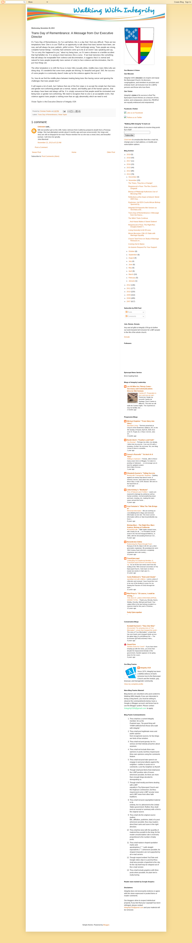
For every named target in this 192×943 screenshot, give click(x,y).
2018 (129, 158)
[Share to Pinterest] (79, 111)
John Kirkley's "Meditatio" (137, 490)
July (130, 261)
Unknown (41, 127)
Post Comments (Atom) (50, 156)
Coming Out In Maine (136, 244)
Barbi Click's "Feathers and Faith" (140, 440)
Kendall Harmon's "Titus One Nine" (141, 626)
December (133, 177)
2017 (129, 161)
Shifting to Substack (134, 459)
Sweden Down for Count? (136, 646)
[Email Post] (64, 111)
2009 (129, 295)
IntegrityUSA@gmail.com (135, 708)
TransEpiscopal (133, 558)
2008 (129, 298)
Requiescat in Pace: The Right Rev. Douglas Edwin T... (141, 226)
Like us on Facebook (135, 113)
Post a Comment (41, 147)
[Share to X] (74, 111)
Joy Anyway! (131, 442)
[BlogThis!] (71, 111)
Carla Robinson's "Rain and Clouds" (141, 577)
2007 (129, 301)
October (132, 251)
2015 (129, 168)
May (130, 268)
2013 (129, 174)
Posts (129, 312)
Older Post (111, 152)
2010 (129, 292)
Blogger (106, 925)
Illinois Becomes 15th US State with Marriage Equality (141, 234)
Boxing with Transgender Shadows (139, 475)
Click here (128, 140)
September (133, 255)
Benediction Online (134, 542)
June (131, 265)
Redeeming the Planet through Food (139, 544)
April (131, 271)
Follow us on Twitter (134, 117)
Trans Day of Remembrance (47, 114)
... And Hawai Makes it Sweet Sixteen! (142, 222)
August (131, 258)
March (131, 274)
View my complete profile (133, 684)
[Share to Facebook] (76, 111)
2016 (129, 164)
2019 (129, 155)
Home (74, 152)
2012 (129, 285)
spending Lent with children (136, 579)
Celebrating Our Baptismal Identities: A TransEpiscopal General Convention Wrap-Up (141, 563)
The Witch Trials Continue (138, 218)
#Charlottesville (132, 529)
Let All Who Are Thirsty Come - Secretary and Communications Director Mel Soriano (140, 389)
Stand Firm (131, 644)
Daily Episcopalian (134, 612)
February (132, 278)
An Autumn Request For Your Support (142, 247)
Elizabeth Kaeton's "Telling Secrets (141, 473)
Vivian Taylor (62, 114)
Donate (127, 337)
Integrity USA (145, 668)
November (133, 180)
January (132, 281)
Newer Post (36, 152)
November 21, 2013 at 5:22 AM (49, 143)
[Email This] (68, 111)
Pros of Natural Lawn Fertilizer (137, 492)
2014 (129, 171)
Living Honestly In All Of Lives (139, 230)
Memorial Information (134, 511)
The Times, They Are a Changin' (140, 183)
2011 (129, 288)
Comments (131, 316)
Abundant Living (132, 425)
